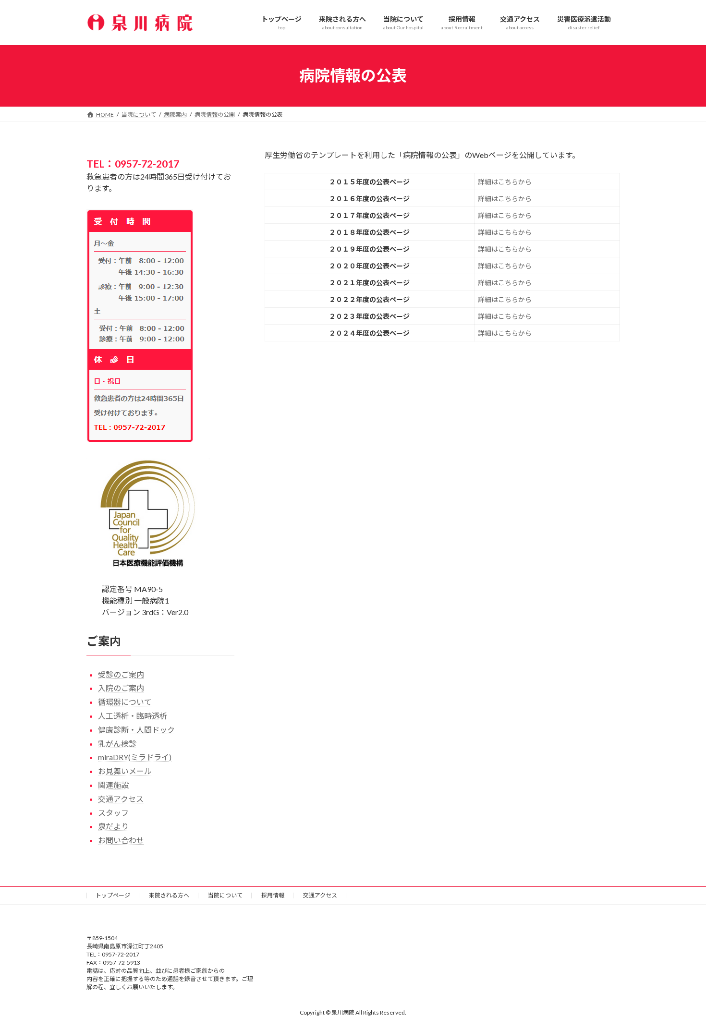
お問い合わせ (121, 840)
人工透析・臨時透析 (132, 715)
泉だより (113, 826)
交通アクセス (121, 798)
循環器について (125, 701)
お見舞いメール (125, 770)
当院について (225, 895)
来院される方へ (169, 895)
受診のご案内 (121, 673)
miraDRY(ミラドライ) (134, 757)
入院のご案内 (121, 687)
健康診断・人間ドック (136, 729)
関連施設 (113, 784)
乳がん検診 (117, 743)
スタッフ (113, 812)
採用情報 (272, 895)
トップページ (113, 895)
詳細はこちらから (505, 182)
